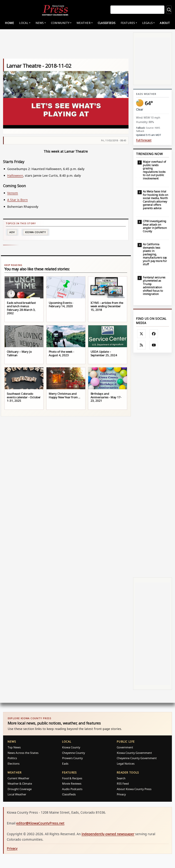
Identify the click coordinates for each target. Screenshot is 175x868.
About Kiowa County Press (134, 789)
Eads (65, 763)
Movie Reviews (71, 783)
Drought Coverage (20, 789)
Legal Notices (125, 763)
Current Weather (18, 778)
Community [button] (60, 23)
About (165, 23)
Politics (12, 758)
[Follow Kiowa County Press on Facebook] (154, 333)
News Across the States (23, 753)
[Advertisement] (152, 465)
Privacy (121, 794)
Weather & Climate (20, 783)
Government (125, 747)
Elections (13, 763)
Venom (12, 193)
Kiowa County (35, 232)
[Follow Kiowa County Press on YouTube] (154, 345)
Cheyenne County (73, 753)
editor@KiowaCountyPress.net (40, 823)
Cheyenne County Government (137, 758)
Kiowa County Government (134, 753)
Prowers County (72, 758)
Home (9, 23)
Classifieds (107, 23)
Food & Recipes (72, 778)
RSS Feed (123, 783)
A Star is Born (17, 200)
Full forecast (143, 140)
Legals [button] (147, 23)
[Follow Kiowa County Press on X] (141, 333)
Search (121, 778)
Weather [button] (84, 23)
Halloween (15, 175)
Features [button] (128, 23)
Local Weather (17, 794)
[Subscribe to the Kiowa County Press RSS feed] (141, 345)
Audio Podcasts (72, 789)
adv (12, 232)
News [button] (40, 23)
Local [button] (23, 23)
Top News (14, 747)
